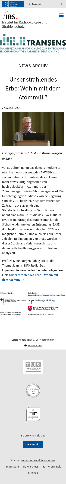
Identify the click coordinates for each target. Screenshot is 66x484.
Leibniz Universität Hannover (38, 460)
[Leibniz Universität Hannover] (13, 4)
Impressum (12, 466)
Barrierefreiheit (51, 466)
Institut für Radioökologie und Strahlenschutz (25, 24)
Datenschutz (30, 466)
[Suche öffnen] (62, 4)
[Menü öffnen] (61, 16)
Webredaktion (47, 339)
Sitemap (33, 472)
